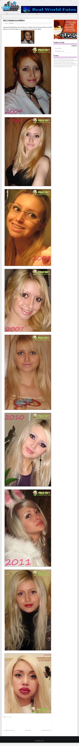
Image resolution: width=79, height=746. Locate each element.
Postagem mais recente (9, 730)
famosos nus (57, 60)
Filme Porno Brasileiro (59, 58)
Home (5, 16)
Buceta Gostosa (69, 58)
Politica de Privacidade (29, 16)
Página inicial (28, 730)
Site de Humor (72, 65)
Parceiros (40, 16)
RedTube (68, 60)
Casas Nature (58, 48)
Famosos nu (68, 66)
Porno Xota (62, 63)
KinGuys (63, 60)
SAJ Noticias (38, 740)
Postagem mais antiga (46, 730)
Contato (48, 16)
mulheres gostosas (70, 63)
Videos (12, 16)
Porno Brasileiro (58, 65)
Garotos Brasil (57, 62)
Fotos (18, 16)
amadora (56, 66)
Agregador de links (59, 51)
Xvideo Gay (65, 65)
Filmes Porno (65, 62)
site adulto (61, 66)
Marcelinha (74, 60)
